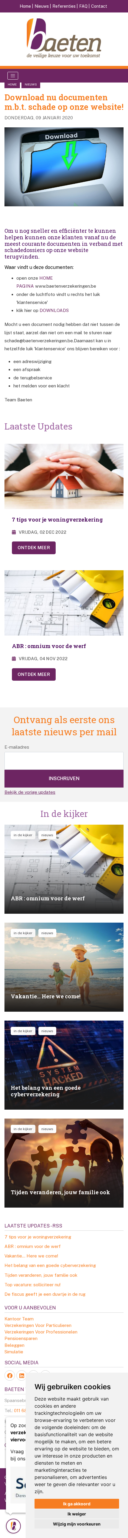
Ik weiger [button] (77, 1513)
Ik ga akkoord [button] (76, 1503)
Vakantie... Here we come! (31, 1255)
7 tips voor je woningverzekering (37, 1236)
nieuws (31, 84)
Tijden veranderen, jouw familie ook (40, 1275)
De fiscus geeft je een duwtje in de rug (44, 1294)
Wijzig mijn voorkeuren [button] (77, 1523)
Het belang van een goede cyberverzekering (50, 1265)
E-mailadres (16, 747)
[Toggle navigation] (12, 76)
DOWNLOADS (54, 310)
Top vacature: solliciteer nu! (32, 1284)
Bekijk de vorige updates (29, 792)
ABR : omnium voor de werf (32, 1246)
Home (12, 84)
